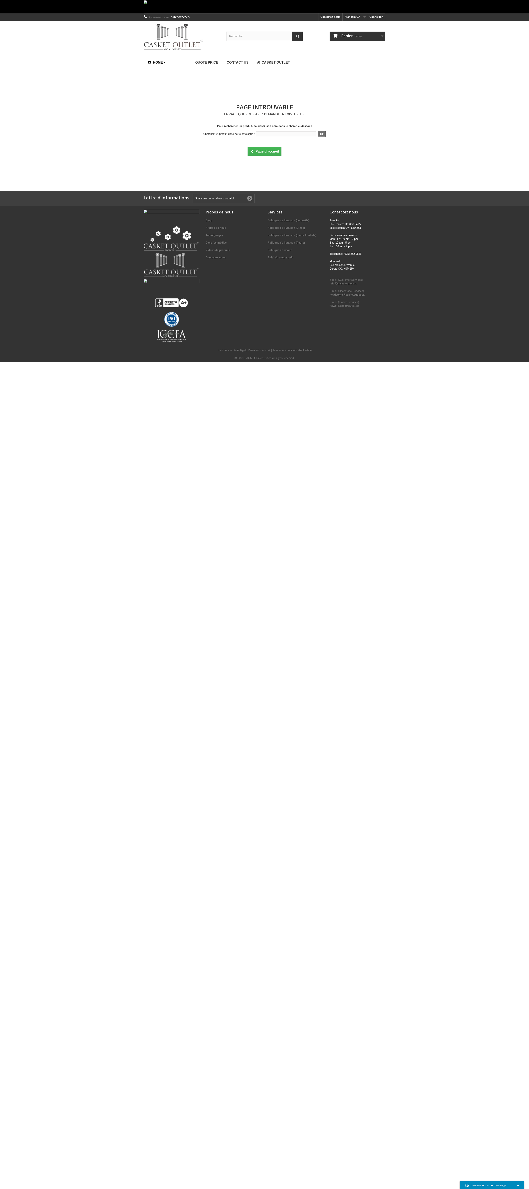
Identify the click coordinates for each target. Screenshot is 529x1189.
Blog (209, 220)
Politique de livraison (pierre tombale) (292, 235)
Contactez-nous (330, 16)
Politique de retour (280, 250)
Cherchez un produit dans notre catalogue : (229, 133)
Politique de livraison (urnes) (286, 227)
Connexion (376, 16)
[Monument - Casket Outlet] (182, 37)
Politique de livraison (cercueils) (288, 220)
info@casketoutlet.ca (343, 283)
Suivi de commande (280, 257)
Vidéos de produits (218, 250)
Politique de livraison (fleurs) (286, 242)
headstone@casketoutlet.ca (347, 294)
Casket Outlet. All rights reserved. (274, 358)
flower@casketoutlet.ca (344, 305)
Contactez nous (215, 257)
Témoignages (214, 235)
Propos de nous (216, 227)
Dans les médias (216, 242)
